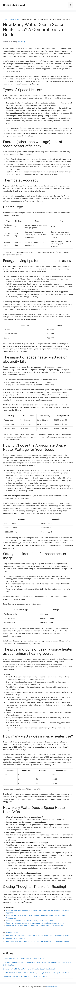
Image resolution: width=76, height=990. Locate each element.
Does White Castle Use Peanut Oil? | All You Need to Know (25, 977)
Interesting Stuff (14, 19)
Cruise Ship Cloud (14, 4)
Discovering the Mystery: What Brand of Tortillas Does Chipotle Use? (29, 969)
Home (5, 19)
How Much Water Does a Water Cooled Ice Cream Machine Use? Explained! (34, 926)
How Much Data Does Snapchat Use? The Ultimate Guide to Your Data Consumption (37, 941)
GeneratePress (51, 987)
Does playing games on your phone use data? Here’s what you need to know (35, 923)
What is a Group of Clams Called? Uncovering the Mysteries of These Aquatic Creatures (36, 973)
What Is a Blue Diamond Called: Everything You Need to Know (29, 920)
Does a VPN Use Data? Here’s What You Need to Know (23, 958)
